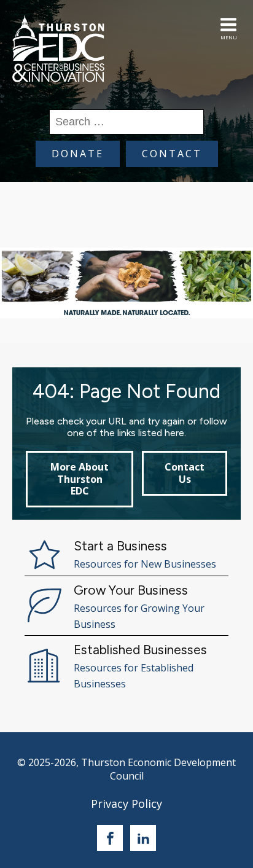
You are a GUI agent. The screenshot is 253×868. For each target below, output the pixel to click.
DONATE (78, 153)
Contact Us (184, 472)
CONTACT (172, 153)
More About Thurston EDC (79, 478)
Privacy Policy (126, 803)
